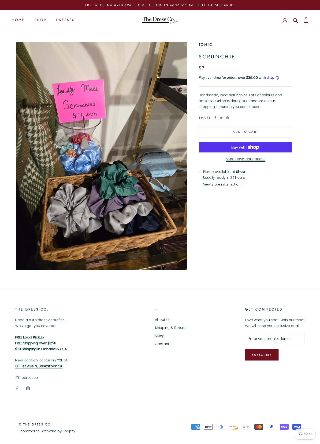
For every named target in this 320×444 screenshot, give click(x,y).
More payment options (245, 158)
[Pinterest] (227, 117)
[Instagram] (28, 388)
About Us (163, 319)
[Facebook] (215, 117)
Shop (40, 20)
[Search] (295, 20)
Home (18, 20)
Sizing (159, 335)
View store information (222, 184)
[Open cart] (306, 20)
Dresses (65, 20)
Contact (162, 343)
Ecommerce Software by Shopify (47, 431)
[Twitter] (221, 117)
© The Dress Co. (35, 424)
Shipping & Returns (171, 327)
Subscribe (262, 355)
